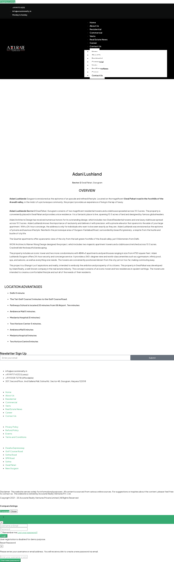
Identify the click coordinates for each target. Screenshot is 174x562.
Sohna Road (11, 454)
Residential (10, 399)
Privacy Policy (11, 426)
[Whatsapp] (163, 10)
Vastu (8, 405)
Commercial (96, 32)
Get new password (10, 560)
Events (8, 433)
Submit (152, 357)
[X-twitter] (140, 10)
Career (8, 412)
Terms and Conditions (15, 437)
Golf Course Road (14, 451)
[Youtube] (148, 10)
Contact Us (95, 46)
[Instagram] (10, 478)
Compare (4, 511)
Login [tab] (8, 516)
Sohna (8, 461)
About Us (9, 395)
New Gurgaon (11, 468)
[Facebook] (132, 10)
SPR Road (10, 458)
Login (3, 535)
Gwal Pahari (10, 465)
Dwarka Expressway (14, 448)
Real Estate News (99, 39)
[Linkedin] (155, 10)
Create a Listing (7, 2)
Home (8, 392)
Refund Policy (12, 430)
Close (14, 511)
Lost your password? (28, 532)
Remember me (10, 532)
